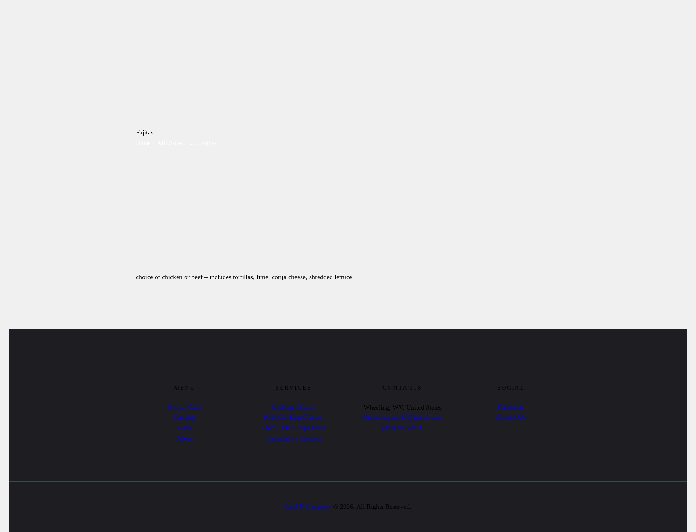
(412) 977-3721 (402, 428)
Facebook (511, 407)
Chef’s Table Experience (293, 428)
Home (143, 143)
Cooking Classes (294, 407)
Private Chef (185, 407)
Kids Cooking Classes (294, 417)
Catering (185, 417)
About (185, 438)
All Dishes (170, 143)
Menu (184, 428)
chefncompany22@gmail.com (402, 417)
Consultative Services (293, 438)
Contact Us (511, 417)
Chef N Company (308, 506)
